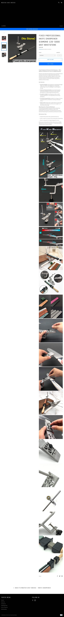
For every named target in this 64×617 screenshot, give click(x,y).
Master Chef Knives (8, 2)
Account (61, 25)
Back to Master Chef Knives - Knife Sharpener (33, 588)
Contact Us (3, 603)
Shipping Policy (4, 605)
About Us (3, 601)
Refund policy (4, 609)
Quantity (58, 52)
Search (2, 600)
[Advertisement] (32, 14)
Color (40, 52)
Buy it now (50, 63)
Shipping (40, 49)
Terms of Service (4, 607)
